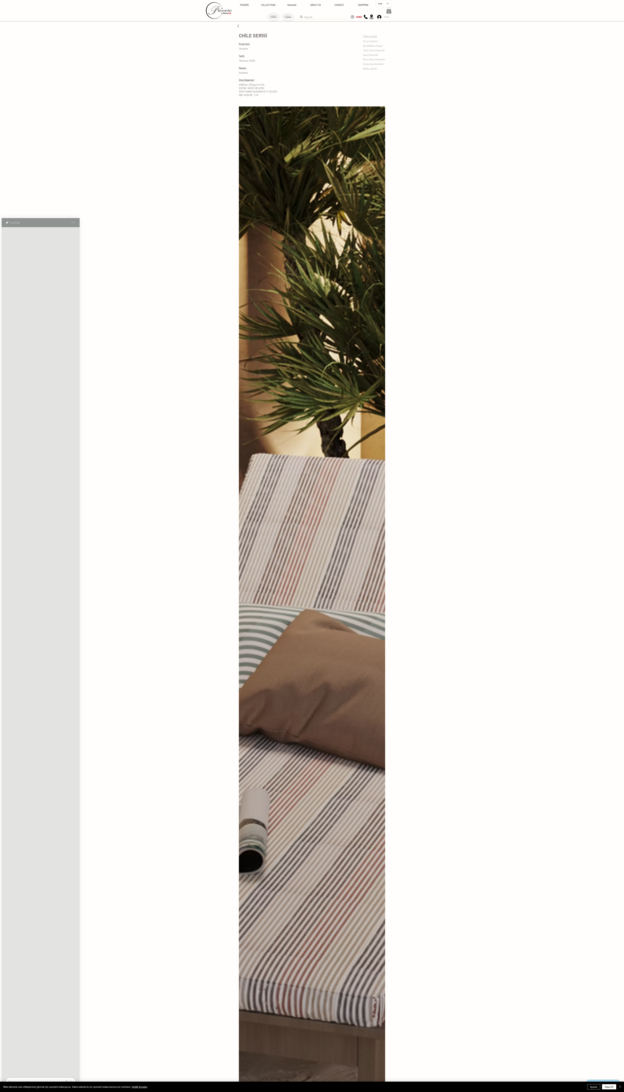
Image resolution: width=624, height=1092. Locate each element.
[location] (371, 16)
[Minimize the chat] (73, 222)
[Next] (238, 26)
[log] (41, 651)
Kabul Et (609, 1086)
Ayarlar (593, 1086)
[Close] (620, 1086)
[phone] (365, 16)
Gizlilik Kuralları (139, 1086)
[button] (389, 10)
